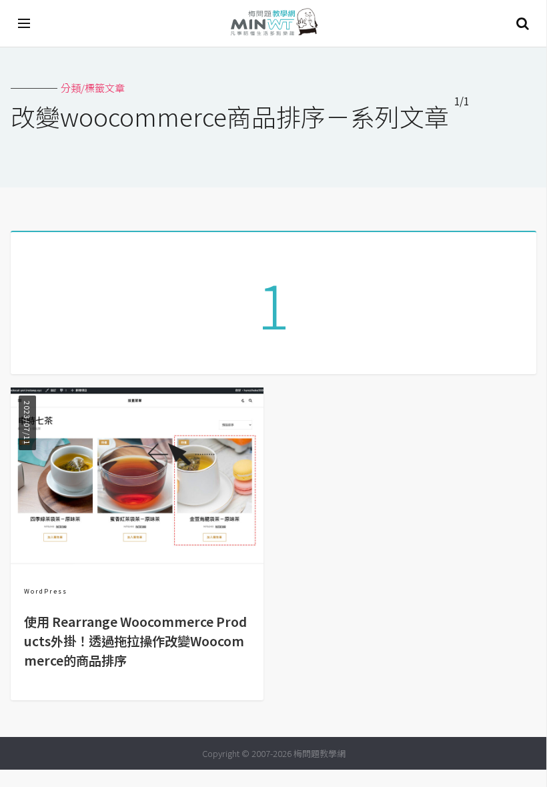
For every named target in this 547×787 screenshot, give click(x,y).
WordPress (45, 591)
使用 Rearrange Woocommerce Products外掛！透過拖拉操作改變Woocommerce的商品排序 (135, 641)
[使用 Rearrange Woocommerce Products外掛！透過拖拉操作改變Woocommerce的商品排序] (137, 560)
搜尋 (522, 23)
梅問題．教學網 (273, 23)
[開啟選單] (25, 23)
